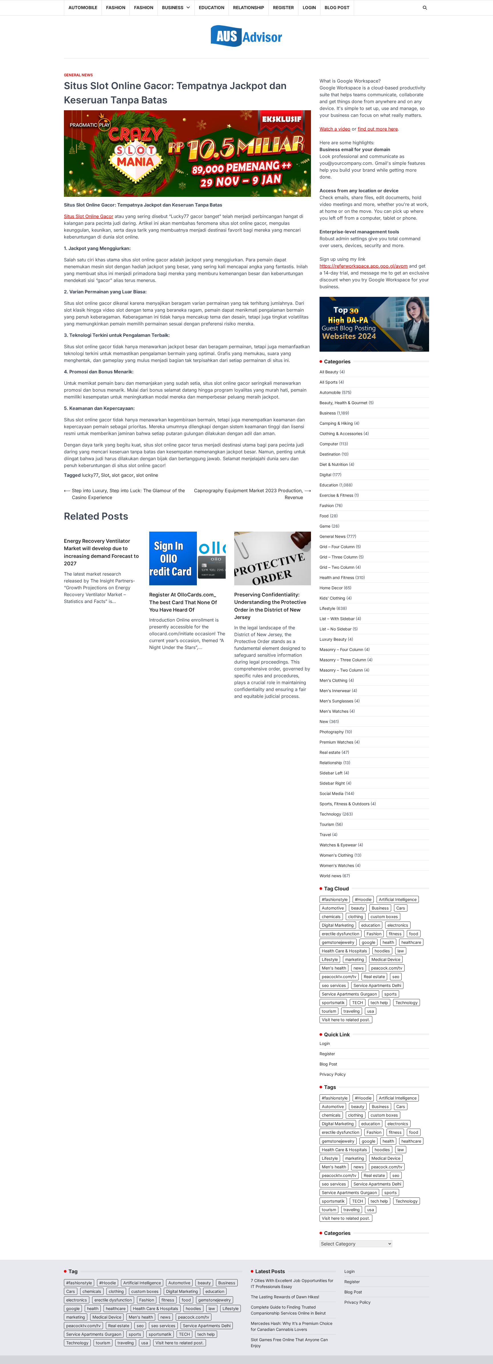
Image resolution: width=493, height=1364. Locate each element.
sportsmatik (333, 1002)
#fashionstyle (334, 899)
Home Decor (331, 587)
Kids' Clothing (332, 598)
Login (309, 7)
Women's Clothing (336, 855)
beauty (357, 908)
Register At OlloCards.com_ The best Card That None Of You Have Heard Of (183, 602)
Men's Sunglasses (336, 700)
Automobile (82, 7)
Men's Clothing (333, 680)
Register (283, 7)
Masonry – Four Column (341, 649)
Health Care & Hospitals (344, 950)
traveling (352, 1011)
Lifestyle (327, 608)
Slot (105, 475)
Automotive (333, 908)
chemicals (331, 916)
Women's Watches (337, 865)
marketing (354, 959)
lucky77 (90, 475)
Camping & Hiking (336, 423)
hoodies (382, 950)
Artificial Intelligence (398, 899)
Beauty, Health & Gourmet (343, 402)
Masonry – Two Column (341, 670)
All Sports (329, 382)
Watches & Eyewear (338, 844)
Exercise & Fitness (336, 495)
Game (325, 526)
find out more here (378, 129)
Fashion (115, 7)
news (358, 968)
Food (324, 515)
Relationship (248, 7)
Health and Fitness (337, 577)
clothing (355, 916)
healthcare (411, 942)
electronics (397, 925)
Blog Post (337, 7)
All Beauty (329, 371)
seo (395, 976)
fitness (395, 933)
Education (211, 7)
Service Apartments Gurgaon (349, 994)
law (400, 950)
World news (330, 875)
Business (172, 7)
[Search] (425, 7)
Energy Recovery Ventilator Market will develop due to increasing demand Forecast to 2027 (101, 552)
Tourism (327, 824)
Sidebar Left (331, 772)
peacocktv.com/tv (339, 976)
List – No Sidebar (335, 628)
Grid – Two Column (337, 567)
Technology (330, 814)
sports (390, 994)
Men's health (334, 968)
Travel (325, 834)
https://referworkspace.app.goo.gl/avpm (364, 266)
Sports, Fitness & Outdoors (344, 803)
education (370, 925)
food (413, 933)
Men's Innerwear (335, 690)
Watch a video (335, 129)
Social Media (332, 793)
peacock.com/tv (386, 968)
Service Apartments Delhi (377, 985)
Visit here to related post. (346, 1019)
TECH (357, 1002)
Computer (329, 443)
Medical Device (385, 959)
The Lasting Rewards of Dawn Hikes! (285, 1296)
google (368, 942)
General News (78, 75)
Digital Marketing (338, 925)
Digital (325, 474)
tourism (329, 1011)
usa (370, 1011)
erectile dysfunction (340, 933)
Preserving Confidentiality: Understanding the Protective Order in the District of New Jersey (270, 606)
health (388, 942)
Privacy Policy (333, 1074)
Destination (330, 454)
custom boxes (384, 916)
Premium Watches (336, 742)
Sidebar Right (332, 783)
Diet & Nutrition (334, 464)
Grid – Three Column (338, 556)
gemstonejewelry (338, 942)
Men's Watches (334, 711)
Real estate (330, 752)
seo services (334, 985)
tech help (379, 1002)
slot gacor (123, 475)
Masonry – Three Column (343, 659)
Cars (400, 908)
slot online (147, 475)
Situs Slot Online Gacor (88, 216)
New (324, 721)
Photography (332, 731)
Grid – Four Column (337, 546)
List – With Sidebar (337, 618)
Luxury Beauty (333, 639)
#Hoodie (363, 899)
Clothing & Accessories (341, 433)
